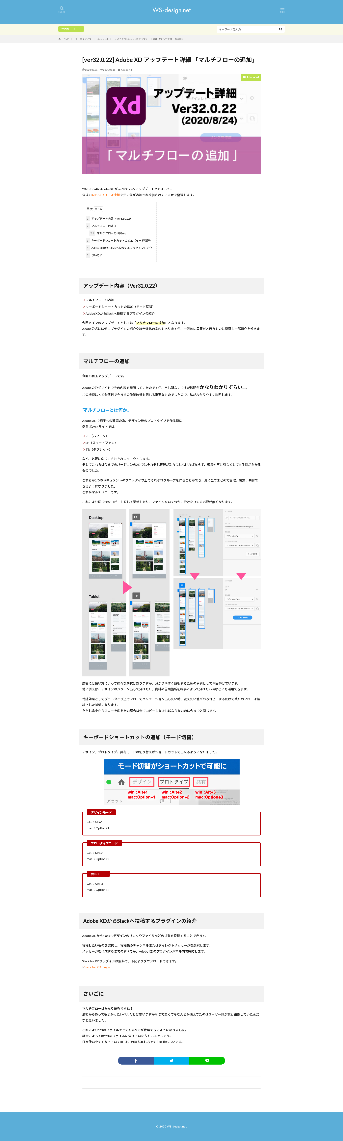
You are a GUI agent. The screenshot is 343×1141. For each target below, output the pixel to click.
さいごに (94, 255)
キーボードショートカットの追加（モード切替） (119, 240)
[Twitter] (171, 1061)
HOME (65, 39)
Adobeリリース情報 (106, 195)
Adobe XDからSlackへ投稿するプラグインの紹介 (119, 248)
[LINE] (207, 1061)
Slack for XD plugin (97, 967)
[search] (281, 29)
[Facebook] (136, 1061)
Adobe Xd (102, 39)
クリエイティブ (83, 39)
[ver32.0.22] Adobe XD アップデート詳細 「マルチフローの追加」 (149, 39)
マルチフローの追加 (101, 226)
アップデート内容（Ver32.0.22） (110, 218)
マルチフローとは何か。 (108, 233)
